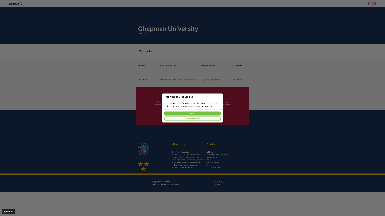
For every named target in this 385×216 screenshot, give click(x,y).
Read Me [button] (9, 211)
